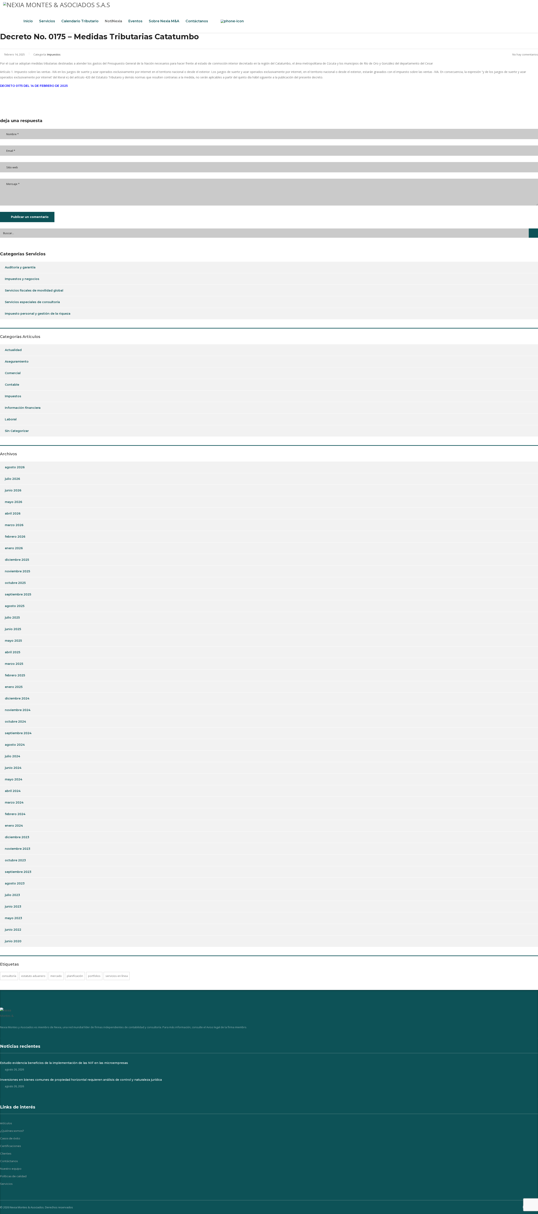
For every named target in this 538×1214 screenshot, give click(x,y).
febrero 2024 (15, 814)
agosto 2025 (14, 606)
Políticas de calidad (13, 1176)
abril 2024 (13, 791)
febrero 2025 (15, 675)
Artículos (6, 1123)
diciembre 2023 (17, 837)
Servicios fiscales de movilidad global (34, 290)
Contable (12, 385)
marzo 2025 (14, 664)
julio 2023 (12, 895)
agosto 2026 (15, 467)
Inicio (28, 21)
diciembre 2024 (17, 698)
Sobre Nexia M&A (164, 21)
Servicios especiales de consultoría (32, 302)
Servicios (47, 21)
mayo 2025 (13, 641)
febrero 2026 (15, 536)
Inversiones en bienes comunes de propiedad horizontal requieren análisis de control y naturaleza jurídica (81, 1080)
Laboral (11, 419)
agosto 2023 (15, 883)
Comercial (13, 373)
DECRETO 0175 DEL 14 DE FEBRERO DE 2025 (34, 86)
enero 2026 (14, 548)
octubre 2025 (15, 583)
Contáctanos (197, 21)
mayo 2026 (13, 502)
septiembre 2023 (18, 872)
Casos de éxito (10, 1138)
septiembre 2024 (18, 733)
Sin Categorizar (17, 431)
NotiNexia (113, 21)
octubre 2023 (15, 860)
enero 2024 (14, 825)
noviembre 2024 (17, 710)
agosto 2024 (15, 745)
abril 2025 (12, 652)
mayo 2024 (13, 779)
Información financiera (23, 408)
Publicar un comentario (30, 217)
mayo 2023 (13, 918)
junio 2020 (13, 941)
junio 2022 (13, 930)
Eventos (135, 21)
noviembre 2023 (17, 849)
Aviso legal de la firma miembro (226, 1027)
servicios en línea (116, 976)
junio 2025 (13, 629)
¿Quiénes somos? (12, 1130)
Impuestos (13, 396)
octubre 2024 (15, 721)
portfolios (94, 976)
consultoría (9, 976)
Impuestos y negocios (22, 279)
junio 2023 (13, 906)
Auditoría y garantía (20, 267)
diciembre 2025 (17, 560)
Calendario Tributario (80, 21)
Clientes (5, 1153)
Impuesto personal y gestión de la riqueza (37, 313)
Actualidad (13, 350)
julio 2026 (12, 479)
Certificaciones (10, 1146)
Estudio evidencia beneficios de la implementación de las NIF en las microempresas (64, 1063)
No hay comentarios (525, 54)
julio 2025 (12, 617)
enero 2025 (13, 687)
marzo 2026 (14, 525)
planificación (75, 976)
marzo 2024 (14, 802)
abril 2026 (12, 513)
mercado (56, 976)
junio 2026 (13, 490)
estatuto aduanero (33, 976)
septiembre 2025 (18, 594)
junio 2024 (13, 768)
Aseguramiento (17, 361)
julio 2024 (12, 756)
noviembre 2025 (17, 571)
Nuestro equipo (10, 1168)
